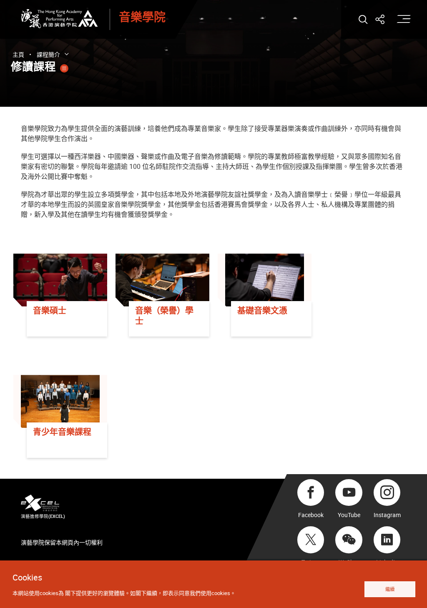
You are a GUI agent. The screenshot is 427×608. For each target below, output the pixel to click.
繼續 (389, 589)
